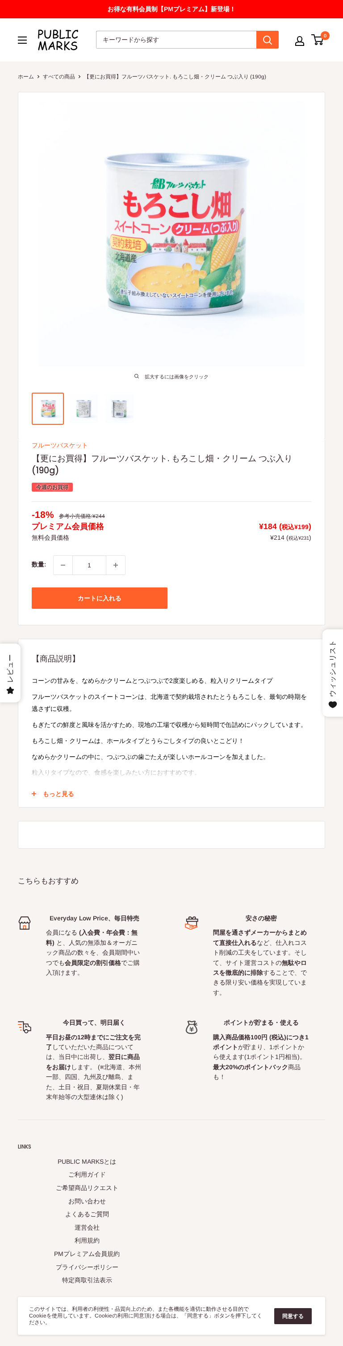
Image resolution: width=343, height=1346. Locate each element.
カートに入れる (99, 598)
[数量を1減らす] (63, 565)
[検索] (267, 40)
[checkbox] (115, 565)
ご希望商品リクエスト (87, 1187)
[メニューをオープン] (22, 40)
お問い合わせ (87, 1201)
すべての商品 (59, 77)
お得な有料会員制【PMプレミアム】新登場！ (172, 8)
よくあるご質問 (87, 1214)
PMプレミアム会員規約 (87, 1253)
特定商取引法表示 (87, 1280)
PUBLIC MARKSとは (87, 1161)
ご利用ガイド (87, 1174)
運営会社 (87, 1227)
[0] (317, 39)
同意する (293, 1316)
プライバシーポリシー (87, 1267)
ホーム (26, 77)
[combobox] (176, 40)
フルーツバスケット (60, 445)
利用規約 (87, 1240)
